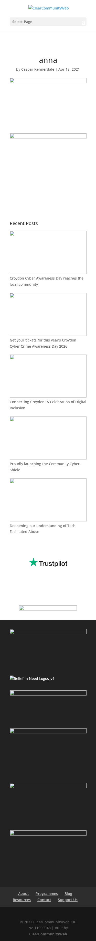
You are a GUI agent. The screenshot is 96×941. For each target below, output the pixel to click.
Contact (44, 899)
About (23, 893)
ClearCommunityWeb (48, 934)
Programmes (47, 893)
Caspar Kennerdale (37, 69)
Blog (68, 893)
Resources (22, 899)
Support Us (68, 899)
